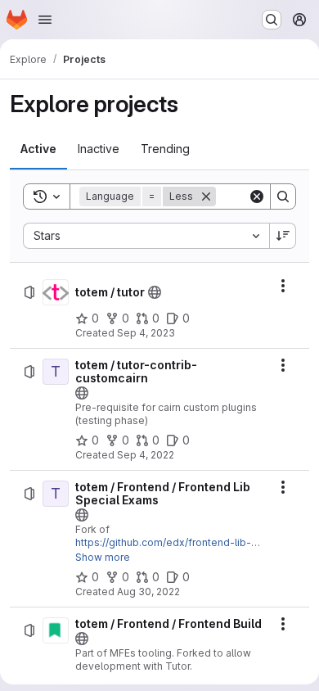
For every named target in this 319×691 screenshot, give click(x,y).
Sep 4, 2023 (146, 333)
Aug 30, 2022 (148, 591)
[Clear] (257, 196)
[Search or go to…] (271, 19)
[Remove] (206, 196)
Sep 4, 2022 (145, 455)
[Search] (283, 196)
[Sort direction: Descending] (283, 236)
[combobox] (146, 236)
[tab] (38, 149)
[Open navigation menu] (45, 20)
